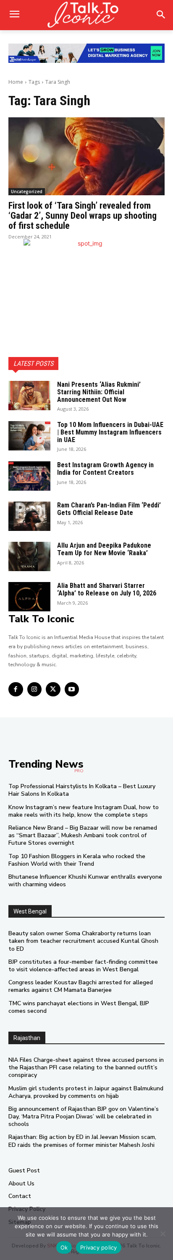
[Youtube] (72, 689)
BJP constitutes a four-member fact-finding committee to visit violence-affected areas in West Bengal (83, 965)
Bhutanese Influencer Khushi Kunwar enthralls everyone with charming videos (85, 880)
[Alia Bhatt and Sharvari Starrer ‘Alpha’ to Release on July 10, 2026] (29, 596)
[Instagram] (34, 689)
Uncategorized (26, 191)
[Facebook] (15, 689)
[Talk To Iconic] (86, 15)
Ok (64, 1247)
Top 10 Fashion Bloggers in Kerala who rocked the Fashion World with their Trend (76, 860)
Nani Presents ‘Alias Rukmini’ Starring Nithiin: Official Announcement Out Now (99, 391)
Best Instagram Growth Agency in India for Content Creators (105, 468)
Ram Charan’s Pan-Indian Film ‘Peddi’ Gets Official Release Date (109, 509)
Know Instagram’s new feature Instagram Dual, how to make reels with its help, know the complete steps (83, 811)
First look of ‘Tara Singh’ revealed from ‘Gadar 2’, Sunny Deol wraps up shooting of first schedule (82, 215)
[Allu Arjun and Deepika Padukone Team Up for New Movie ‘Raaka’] (29, 556)
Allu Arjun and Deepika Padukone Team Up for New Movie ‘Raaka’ (104, 549)
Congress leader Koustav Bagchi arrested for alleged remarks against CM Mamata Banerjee (80, 986)
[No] (162, 1233)
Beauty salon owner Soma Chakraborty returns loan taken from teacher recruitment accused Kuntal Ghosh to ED (83, 940)
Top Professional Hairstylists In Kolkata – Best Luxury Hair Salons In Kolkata (81, 790)
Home (15, 81)
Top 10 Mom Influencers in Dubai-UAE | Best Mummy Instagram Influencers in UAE (110, 432)
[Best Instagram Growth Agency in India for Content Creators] (29, 476)
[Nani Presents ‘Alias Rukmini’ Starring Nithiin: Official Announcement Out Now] (29, 395)
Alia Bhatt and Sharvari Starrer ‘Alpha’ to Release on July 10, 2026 (106, 589)
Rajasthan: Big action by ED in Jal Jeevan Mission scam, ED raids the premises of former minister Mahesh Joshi (82, 1141)
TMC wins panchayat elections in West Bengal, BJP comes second (78, 1007)
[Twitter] (53, 689)
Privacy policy (98, 1247)
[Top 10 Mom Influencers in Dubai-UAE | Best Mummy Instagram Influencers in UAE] (29, 435)
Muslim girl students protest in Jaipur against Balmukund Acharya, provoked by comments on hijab (85, 1092)
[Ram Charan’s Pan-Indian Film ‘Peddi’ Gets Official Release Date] (29, 516)
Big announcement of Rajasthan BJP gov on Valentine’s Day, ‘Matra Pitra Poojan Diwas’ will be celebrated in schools (83, 1116)
